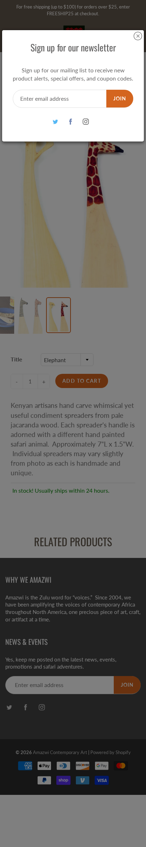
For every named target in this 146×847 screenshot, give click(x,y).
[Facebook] (70, 122)
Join (119, 98)
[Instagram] (86, 122)
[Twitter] (55, 122)
